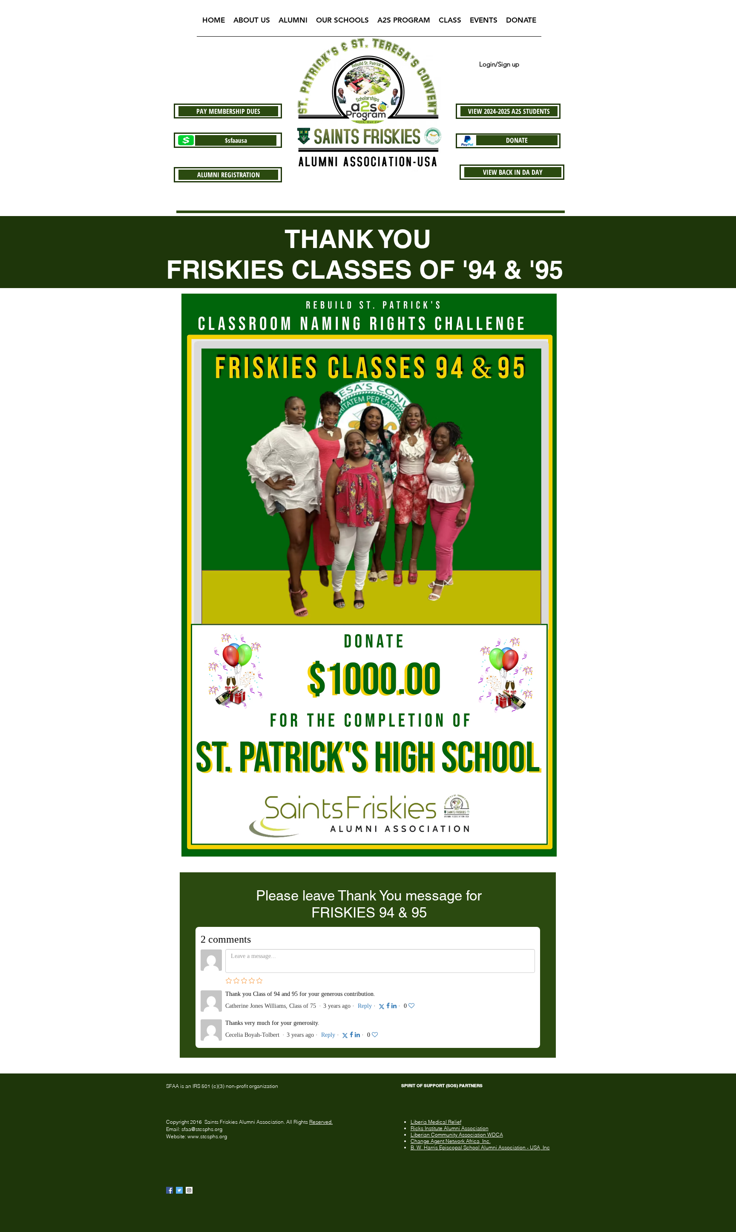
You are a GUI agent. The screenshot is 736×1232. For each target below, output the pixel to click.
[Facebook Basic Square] (169, 1190)
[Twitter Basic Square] (179, 1190)
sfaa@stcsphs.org (201, 1129)
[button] (251, 23)
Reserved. (321, 1122)
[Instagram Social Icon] (189, 1190)
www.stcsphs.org (207, 1136)
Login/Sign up (499, 64)
